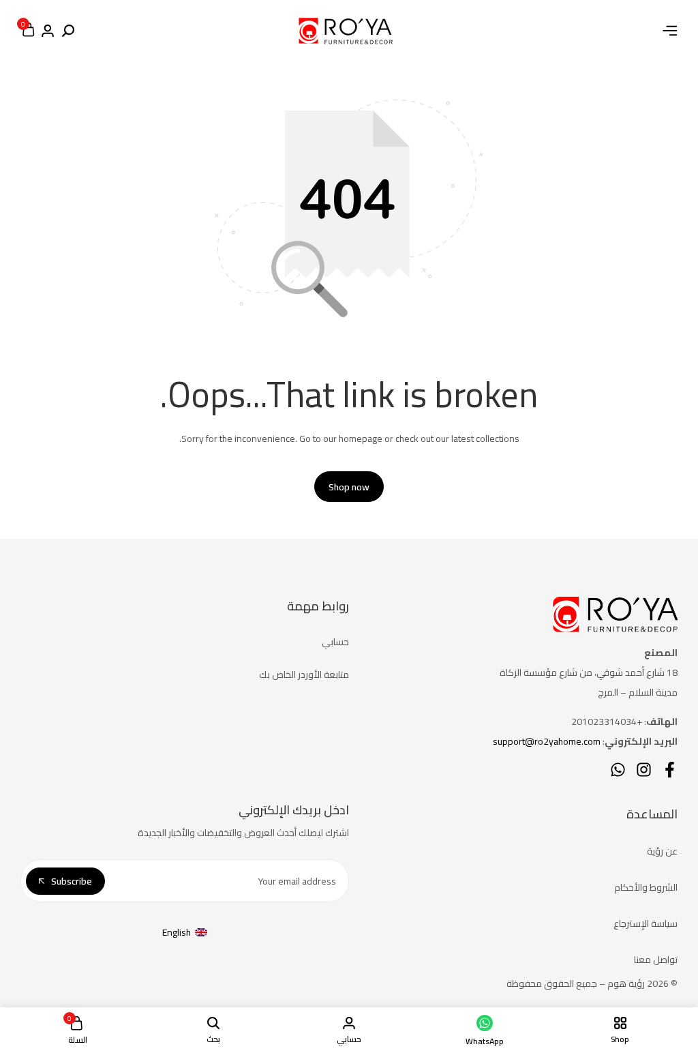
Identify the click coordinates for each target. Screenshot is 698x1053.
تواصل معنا (656, 959)
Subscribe (71, 881)
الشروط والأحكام (646, 887)
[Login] (47, 31)
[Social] (670, 769)
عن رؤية (662, 851)
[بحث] (68, 31)
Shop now (349, 487)
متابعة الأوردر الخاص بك (304, 674)
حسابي (335, 642)
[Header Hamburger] (670, 30)
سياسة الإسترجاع (645, 923)
